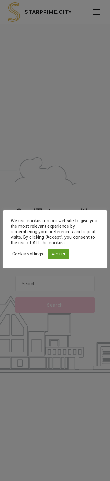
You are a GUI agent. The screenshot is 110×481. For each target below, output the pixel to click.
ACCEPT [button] (59, 254)
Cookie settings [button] (27, 254)
